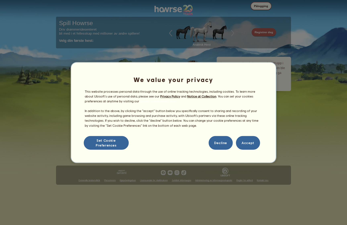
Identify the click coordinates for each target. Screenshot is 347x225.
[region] (173, 112)
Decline (220, 143)
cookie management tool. (158, 101)
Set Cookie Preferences (106, 142)
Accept (248, 143)
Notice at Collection (201, 96)
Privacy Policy (170, 96)
